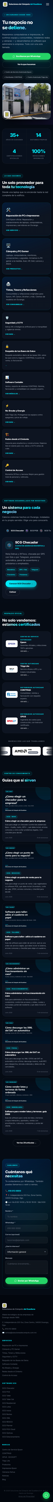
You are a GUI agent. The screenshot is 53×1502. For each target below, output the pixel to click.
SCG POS (6, 1392)
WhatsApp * (10, 1223)
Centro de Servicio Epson (12, 1450)
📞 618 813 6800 (13, 1191)
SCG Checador (8, 1388)
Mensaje (8, 1258)
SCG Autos (6, 1410)
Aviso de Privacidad (26, 1496)
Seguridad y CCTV (9, 1357)
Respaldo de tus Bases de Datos (15, 1360)
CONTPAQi (6, 1453)
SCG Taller (6, 1396)
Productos (6, 1464)
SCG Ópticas (7, 1433)
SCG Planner (7, 1425)
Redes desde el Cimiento (12, 1371)
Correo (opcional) (12, 1234)
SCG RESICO (7, 1422)
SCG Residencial (9, 1403)
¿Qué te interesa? (12, 1246)
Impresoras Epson (9, 1468)
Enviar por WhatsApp (28, 1281)
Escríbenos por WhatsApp (28, 56)
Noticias (5, 1476)
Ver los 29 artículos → (26, 1143)
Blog (4, 1479)
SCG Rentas (7, 1414)
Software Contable (9, 1364)
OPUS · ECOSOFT (9, 1457)
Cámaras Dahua (8, 1472)
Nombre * (9, 1211)
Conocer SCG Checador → (21, 583)
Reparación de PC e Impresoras (15, 1345)
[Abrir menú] (47, 4)
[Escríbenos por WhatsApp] (46, 1495)
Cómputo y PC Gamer (11, 1349)
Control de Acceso (9, 1375)
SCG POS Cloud (8, 1429)
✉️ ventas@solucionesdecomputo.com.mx (19, 1333)
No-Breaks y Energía (10, 1368)
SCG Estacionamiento (11, 1437)
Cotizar (12, 592)
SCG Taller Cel (8, 1399)
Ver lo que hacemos (26, 64)
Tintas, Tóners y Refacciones (13, 1353)
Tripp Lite (6, 1461)
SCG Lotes (6, 1407)
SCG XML (6, 1418)
